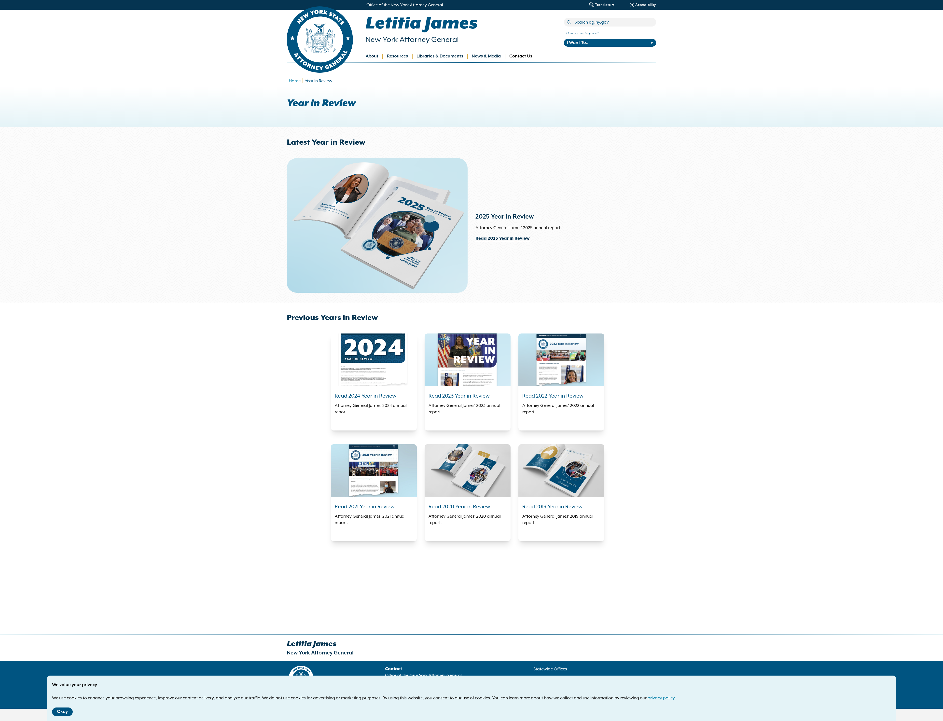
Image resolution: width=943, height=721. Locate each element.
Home (295, 80)
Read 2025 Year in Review (502, 238)
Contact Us (520, 56)
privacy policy (661, 697)
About (372, 56)
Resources (397, 56)
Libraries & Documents (439, 56)
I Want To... (578, 42)
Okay (62, 711)
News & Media (486, 56)
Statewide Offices (550, 668)
